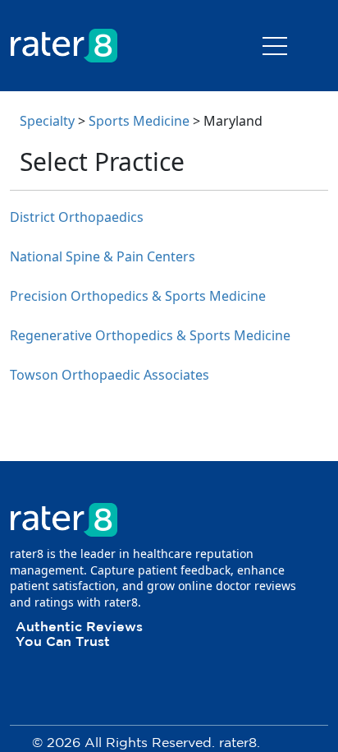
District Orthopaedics (77, 217)
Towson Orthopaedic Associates (109, 375)
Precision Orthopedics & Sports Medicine (138, 296)
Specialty (47, 121)
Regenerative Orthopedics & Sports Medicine (150, 335)
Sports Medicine (139, 121)
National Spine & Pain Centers (102, 256)
